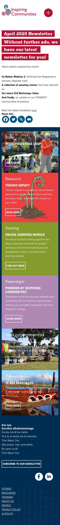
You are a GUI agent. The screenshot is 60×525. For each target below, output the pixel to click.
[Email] (29, 119)
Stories (6, 488)
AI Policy (7, 513)
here (34, 110)
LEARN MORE (13, 318)
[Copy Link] (21, 119)
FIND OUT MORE (15, 265)
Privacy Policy (11, 509)
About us (8, 501)
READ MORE (13, 162)
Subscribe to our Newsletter (21, 463)
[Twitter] (13, 119)
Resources (9, 492)
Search (6, 505)
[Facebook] (5, 119)
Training (7, 497)
